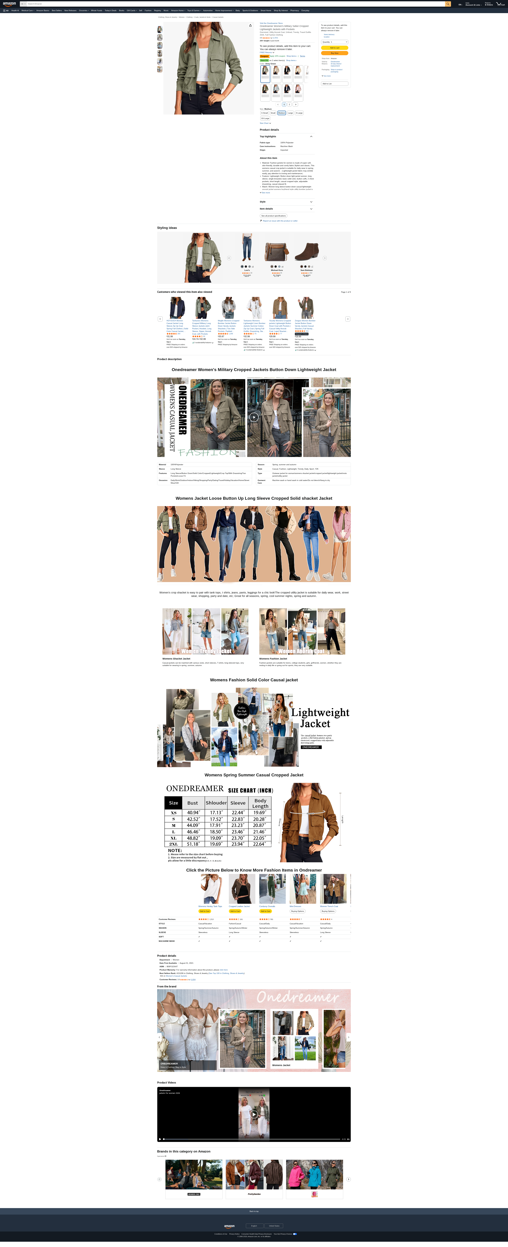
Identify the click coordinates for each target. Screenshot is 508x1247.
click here (224, 970)
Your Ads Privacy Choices (283, 1234)
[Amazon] (9, 4)
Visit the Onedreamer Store (271, 23)
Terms (302, 56)
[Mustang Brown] (302, 266)
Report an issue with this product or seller (280, 221)
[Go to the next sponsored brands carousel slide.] (348, 1179)
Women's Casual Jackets (176, 976)
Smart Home (266, 10)
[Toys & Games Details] (200, 10)
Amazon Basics (42, 10)
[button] (6, 10)
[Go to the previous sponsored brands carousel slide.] (159, 1179)
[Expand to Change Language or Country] (261, 1226)
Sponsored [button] (160, 1156)
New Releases (70, 10)
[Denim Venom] (249, 266)
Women (182, 17)
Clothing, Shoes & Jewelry (167, 17)
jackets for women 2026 (169, 1093)
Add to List (327, 84)
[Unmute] (348, 1139)
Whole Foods (96, 10)
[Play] (159, 1139)
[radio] (159, 29)
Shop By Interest (281, 10)
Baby (238, 10)
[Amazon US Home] (229, 1227)
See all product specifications (273, 216)
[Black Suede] (305, 266)
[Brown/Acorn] (272, 266)
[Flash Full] (242, 266)
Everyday (305, 10)
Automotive (208, 10)
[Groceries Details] (88, 10)
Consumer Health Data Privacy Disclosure (256, 1234)
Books (121, 10)
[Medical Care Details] (33, 10)
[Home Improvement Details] (233, 10)
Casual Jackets (217, 17)
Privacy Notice (234, 1234)
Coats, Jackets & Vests (202, 17)
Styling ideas (167, 228)
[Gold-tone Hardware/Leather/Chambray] (279, 266)
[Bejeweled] (246, 266)
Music (166, 10)
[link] (177, 326)
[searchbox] (236, 3)
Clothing (189, 17)
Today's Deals (110, 10)
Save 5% (264, 60)
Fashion (148, 10)
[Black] (276, 266)
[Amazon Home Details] (184, 10)
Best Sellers (57, 10)
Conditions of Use (220, 1234)
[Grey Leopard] (309, 266)
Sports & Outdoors (250, 10)
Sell (140, 10)
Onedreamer (335, 62)
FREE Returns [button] (266, 52)
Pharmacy (294, 10)
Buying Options (297, 911)
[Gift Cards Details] (136, 10)
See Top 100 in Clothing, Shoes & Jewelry (226, 973)
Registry (157, 10)
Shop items (291, 56)
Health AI (15, 10)
